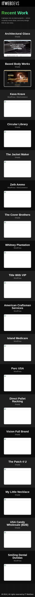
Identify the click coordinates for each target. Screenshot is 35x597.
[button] (31, 3)
